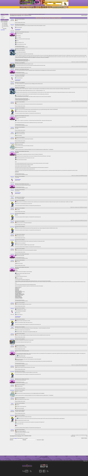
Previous (13, 15)
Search (2, 16)
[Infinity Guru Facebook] (44, 471)
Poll (4, 19)
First (10, 15)
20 (30, 15)
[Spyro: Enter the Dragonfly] (35, 7)
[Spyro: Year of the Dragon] (28, 7)
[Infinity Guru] (44, 466)
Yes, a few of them (5, 25)
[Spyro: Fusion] (39, 7)
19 (29, 15)
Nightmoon (12, 87)
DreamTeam (12, 32)
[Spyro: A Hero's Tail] (42, 7)
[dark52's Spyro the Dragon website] (32, 2)
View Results (3, 29)
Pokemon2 (12, 19)
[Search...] (67, 0)
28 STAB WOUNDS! (18, 29)
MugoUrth (12, 132)
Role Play (27, 14)
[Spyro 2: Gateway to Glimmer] (25, 7)
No (2, 27)
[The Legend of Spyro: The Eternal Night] (49, 7)
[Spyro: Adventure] (37, 7)
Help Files (2, 18)
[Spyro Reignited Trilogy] (21, 7)
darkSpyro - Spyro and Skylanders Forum (15, 14)
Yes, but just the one (5, 26)
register (16, 438)
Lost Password (58, 2)
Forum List (2, 15)
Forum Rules (3, 17)
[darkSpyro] (27, 466)
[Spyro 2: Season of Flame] (32, 7)
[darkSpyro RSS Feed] (30, 471)
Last (20, 15)
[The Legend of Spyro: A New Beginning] (46, 7)
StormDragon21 (12, 390)
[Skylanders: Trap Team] (60, 7)
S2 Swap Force (12, 200)
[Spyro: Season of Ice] (30, 7)
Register (50, 2)
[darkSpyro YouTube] (25, 471)
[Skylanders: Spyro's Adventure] (53, 7)
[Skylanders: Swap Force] (58, 7)
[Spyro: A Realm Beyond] (67, 7)
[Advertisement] (44, 11)
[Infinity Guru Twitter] (40, 471)
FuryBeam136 (12, 24)
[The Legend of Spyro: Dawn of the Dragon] (51, 7)
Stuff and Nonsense (23, 14)
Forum (5, 14)
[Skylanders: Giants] (56, 7)
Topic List (82, 15)
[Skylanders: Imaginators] (65, 7)
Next (19, 15)
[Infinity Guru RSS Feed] (47, 471)
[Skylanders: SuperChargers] (63, 7)
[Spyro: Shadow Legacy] (44, 7)
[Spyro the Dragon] (23, 7)
